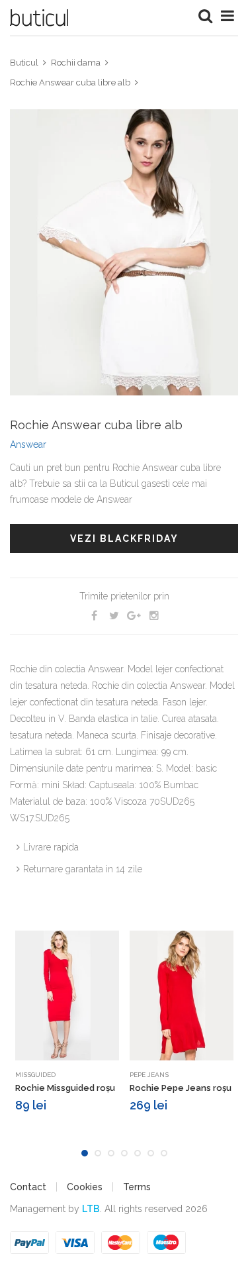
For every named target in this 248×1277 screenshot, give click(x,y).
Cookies (85, 1187)
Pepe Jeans (149, 1074)
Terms (137, 1187)
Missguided (35, 1074)
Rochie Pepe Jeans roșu (180, 1088)
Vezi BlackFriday (124, 538)
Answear (28, 444)
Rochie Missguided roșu (65, 1088)
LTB (91, 1208)
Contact (28, 1187)
